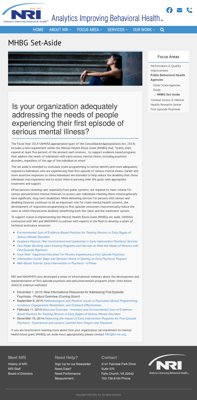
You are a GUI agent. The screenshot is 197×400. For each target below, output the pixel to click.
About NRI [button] (59, 29)
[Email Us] (179, 10)
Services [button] (116, 29)
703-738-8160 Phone (115, 378)
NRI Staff (14, 368)
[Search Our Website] (162, 29)
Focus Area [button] (88, 29)
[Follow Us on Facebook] (169, 10)
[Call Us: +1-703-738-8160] (189, 10)
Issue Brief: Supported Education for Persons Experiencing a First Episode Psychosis (71, 254)
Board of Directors (20, 373)
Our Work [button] (143, 29)
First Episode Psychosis (165, 109)
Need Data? (63, 368)
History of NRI (17, 364)
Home (38, 29)
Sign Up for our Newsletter (73, 364)
